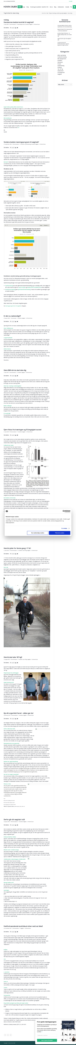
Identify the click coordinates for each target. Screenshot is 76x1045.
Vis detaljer (64, 528)
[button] (75, 1020)
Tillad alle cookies (59, 533)
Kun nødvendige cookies (37, 533)
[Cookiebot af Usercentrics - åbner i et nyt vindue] (63, 511)
